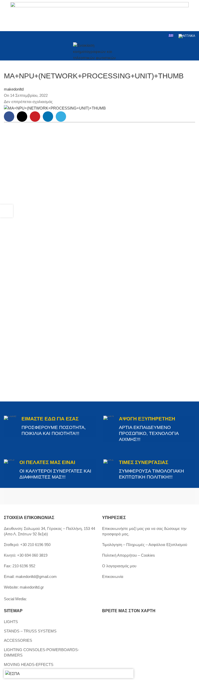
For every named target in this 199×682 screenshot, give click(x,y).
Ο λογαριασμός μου (119, 566)
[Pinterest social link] (35, 116)
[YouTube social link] (20, 36)
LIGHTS (11, 621)
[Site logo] (99, 50)
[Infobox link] (50, 426)
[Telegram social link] (61, 116)
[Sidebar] (6, 210)
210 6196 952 (23, 566)
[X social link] (22, 116)
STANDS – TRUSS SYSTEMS (30, 631)
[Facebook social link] (7, 36)
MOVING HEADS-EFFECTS (28, 664)
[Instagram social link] (13, 36)
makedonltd (14, 89)
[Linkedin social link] (27, 36)
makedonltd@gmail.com (36, 576)
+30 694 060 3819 (32, 555)
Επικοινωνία (112, 576)
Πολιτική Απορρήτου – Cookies (128, 555)
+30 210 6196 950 (35, 544)
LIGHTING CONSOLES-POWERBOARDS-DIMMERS (41, 652)
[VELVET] (147, 496)
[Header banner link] (99, 15)
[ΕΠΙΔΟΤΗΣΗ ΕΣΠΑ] (12, 673)
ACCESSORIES (18, 640)
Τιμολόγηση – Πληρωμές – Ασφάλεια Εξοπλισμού (144, 544)
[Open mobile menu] (6, 51)
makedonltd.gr (32, 587)
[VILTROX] (52, 496)
